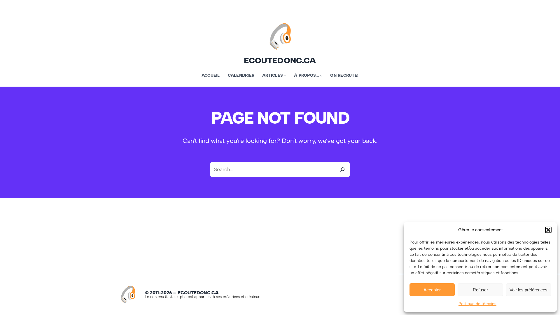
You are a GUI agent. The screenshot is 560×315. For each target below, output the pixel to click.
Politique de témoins (477, 303)
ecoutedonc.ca (280, 60)
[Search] (342, 169)
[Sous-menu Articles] (285, 75)
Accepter (432, 289)
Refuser (480, 289)
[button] (548, 230)
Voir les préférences (528, 289)
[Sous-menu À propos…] (321, 75)
